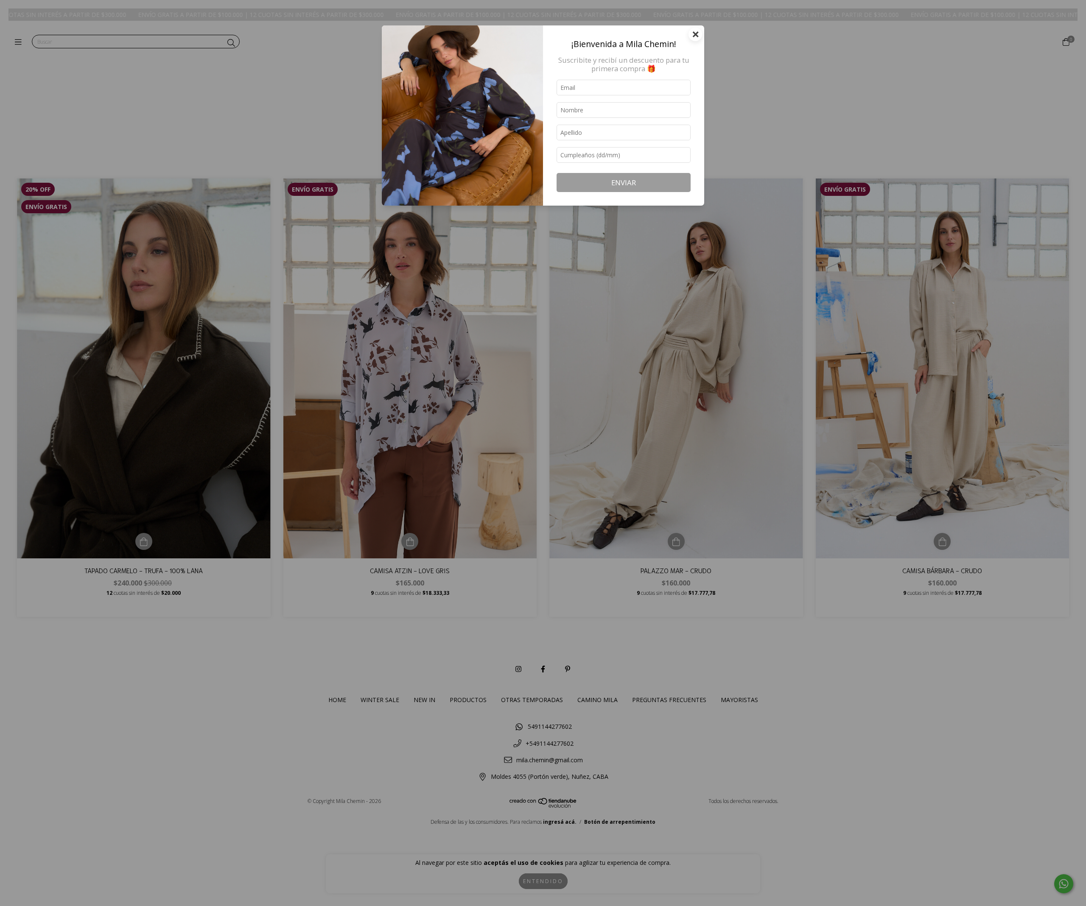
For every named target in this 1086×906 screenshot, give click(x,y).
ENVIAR (623, 182)
